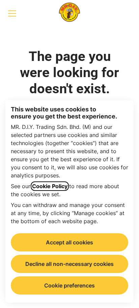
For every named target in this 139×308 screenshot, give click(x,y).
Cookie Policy (49, 186)
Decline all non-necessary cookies (69, 264)
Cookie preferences (69, 285)
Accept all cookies (69, 242)
